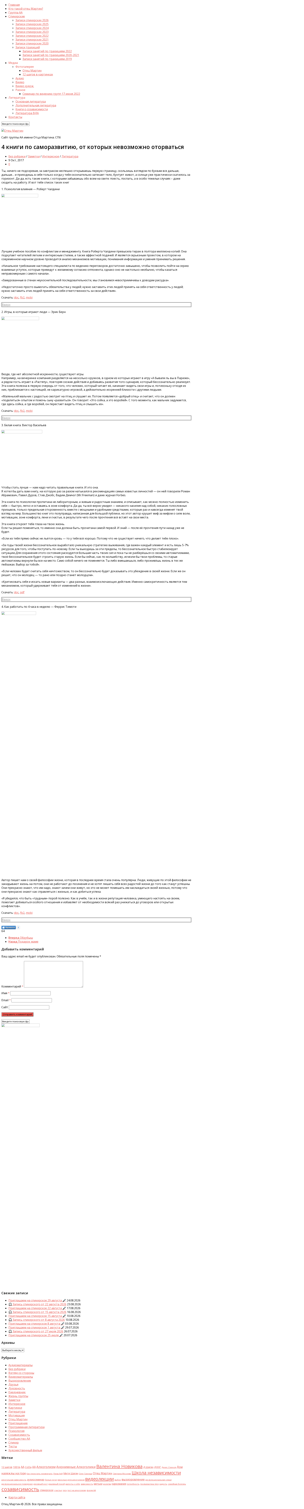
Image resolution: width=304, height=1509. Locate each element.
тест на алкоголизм (76, 1490)
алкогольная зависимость (13, 1480)
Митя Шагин (70, 1473)
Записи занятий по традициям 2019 (47, 59)
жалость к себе (72, 1484)
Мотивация (16, 1415)
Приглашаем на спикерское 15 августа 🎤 (37, 1316)
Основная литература (30, 101)
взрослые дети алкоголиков (71, 1480)
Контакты (15, 117)
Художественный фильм (25, 1450)
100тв (16, 1467)
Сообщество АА (19, 1439)
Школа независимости (156, 1472)
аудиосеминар (35, 1479)
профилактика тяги (149, 1484)
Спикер (13, 1442)
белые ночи (51, 1480)
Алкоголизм (46, 1466)
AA (22, 1467)
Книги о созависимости (31, 109)
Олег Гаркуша (85, 1473)
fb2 (22, 297)
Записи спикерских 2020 (32, 43)
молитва (107, 1484)
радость (163, 1484)
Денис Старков (169, 1467)
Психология (16, 1431)
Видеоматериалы (20, 1377)
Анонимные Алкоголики (76, 1466)
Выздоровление (19, 1381)
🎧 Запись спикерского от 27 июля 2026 (35, 1331)
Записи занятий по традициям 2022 (47, 51)
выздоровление (133, 1479)
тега (65, 1490)
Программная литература (26, 1427)
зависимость (87, 1484)
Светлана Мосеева (122, 1473)
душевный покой (56, 1484)
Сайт (4, 1007)
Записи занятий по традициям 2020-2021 (51, 55)
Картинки (15, 1408)
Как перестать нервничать (40, 1473)
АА (34, 1467)
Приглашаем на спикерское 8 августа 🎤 (36, 1324)
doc (16, 297)
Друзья (13, 1384)
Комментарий (12, 986)
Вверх (6, 305)
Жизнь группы (18, 1396)
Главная (14, 5)
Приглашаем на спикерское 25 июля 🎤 (35, 1335)
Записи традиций (27, 47)
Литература (70, 156)
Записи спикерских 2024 (32, 28)
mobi (29, 297)
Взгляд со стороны (21, 1373)
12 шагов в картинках (38, 74)
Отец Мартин (32, 70)
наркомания (119, 1483)
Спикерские (16, 16)
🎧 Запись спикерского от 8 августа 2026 (36, 1320)
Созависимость (19, 1435)
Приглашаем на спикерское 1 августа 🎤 (36, 1327)
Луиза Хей (58, 1473)
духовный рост (40, 1484)
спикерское (46, 1490)
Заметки (34, 156)
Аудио (19, 78)
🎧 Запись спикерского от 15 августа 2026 (37, 1312)
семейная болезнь (177, 1484)
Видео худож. (24, 86)
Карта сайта (16, 1497)
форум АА (91, 1490)
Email (6, 1000)
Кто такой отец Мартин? (25, 9)
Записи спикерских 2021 (32, 40)
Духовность (16, 1388)
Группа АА (15, 12)
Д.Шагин (148, 1467)
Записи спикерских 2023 (32, 32)
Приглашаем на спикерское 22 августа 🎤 (37, 1308)
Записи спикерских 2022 (32, 36)
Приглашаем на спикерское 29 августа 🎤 (37, 1300)
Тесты (12, 1446)
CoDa (28, 1467)
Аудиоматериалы (20, 1365)
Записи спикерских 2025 (32, 24)
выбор (118, 1480)
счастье (58, 1490)
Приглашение (18, 1423)
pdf (22, 592)
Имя (5, 993)
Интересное (50, 156)
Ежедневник (17, 1392)
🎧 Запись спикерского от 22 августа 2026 (37, 1304)
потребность (133, 1484)
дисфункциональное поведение (17, 1484)
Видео (19, 82)
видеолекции (99, 1479)
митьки (98, 1483)
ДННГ (157, 1467)
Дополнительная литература (35, 105)
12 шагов (6, 1467)
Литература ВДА (27, 113)
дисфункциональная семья (158, 1480)
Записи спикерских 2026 (32, 20)
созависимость (20, 1489)
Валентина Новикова (119, 1466)
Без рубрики (17, 156)
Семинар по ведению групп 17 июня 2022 (51, 94)
